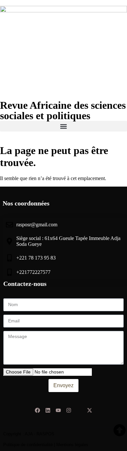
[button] (63, 126)
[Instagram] (69, 410)
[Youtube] (58, 410)
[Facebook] (37, 410)
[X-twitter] (89, 410)
